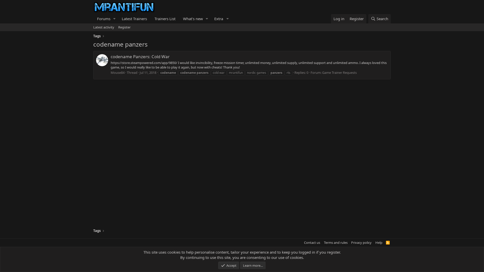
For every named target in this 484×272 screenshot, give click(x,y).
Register (124, 27)
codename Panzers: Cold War (140, 56)
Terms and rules (336, 242)
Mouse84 (118, 72)
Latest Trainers (134, 18)
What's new (193, 18)
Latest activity (103, 27)
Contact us (312, 242)
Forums (103, 18)
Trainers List (165, 18)
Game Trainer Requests (339, 72)
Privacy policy (361, 242)
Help (378, 242)
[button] (114, 18)
